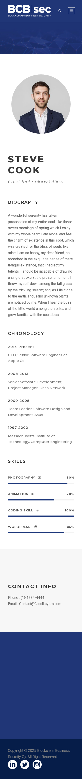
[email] (30, 144)
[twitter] (52, 144)
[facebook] (37, 144)
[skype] (44, 144)
